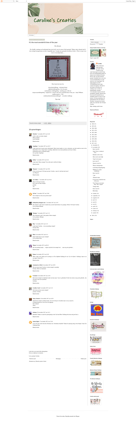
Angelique (35, 146)
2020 (93, 136)
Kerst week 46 (96, 173)
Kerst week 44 (96, 188)
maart (94, 208)
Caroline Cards (36, 288)
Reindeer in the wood (97, 154)
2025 (93, 126)
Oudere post (83, 358)
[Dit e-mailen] (44, 123)
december (95, 145)
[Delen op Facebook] (49, 123)
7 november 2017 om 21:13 (43, 213)
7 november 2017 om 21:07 (52, 202)
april (94, 206)
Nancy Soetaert (36, 298)
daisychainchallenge (53, 87)
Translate (101, 44)
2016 (93, 215)
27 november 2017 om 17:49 (46, 321)
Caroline (100, 63)
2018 (93, 141)
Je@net (34, 193)
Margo (34, 245)
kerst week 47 (96, 161)
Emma (34, 254)
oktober (95, 193)
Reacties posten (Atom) (41, 361)
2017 (93, 143)
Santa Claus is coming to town (98, 151)
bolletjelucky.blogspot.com (39, 202)
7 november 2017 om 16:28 (43, 134)
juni (94, 202)
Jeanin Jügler (36, 321)
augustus (95, 197)
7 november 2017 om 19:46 (43, 193)
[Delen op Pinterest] (50, 123)
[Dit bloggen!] (46, 123)
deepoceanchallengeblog (39, 92)
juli (94, 200)
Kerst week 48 (96, 149)
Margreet (35, 169)
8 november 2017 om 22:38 (44, 275)
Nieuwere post (32, 358)
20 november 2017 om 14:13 (43, 312)
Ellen (34, 234)
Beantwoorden (36, 141)
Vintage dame (96, 186)
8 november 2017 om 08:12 (42, 245)
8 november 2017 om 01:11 (42, 234)
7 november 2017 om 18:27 (44, 146)
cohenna (35, 312)
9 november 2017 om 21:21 (46, 288)
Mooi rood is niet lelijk (98, 157)
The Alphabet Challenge (59, 256)
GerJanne (35, 275)
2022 (93, 132)
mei (94, 204)
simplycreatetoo (56, 94)
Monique (35, 213)
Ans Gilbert (36, 179)
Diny (34, 224)
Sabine (34, 160)
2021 (93, 134)
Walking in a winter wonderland (97, 170)
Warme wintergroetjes (98, 165)
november (95, 147)
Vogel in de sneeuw (97, 159)
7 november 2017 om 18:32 (42, 160)
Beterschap (95, 191)
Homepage (31, 35)
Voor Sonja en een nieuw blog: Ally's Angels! (98, 183)
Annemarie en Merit (37, 265)
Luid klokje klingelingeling (99, 167)
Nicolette (35, 134)
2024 (93, 128)
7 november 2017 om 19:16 (45, 179)
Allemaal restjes (96, 177)
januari (94, 212)
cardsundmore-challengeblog (51, 91)
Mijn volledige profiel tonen (96, 106)
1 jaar (94, 175)
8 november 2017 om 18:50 (49, 265)
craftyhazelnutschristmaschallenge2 (52, 96)
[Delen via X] (47, 123)
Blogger (77, 416)
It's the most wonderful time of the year (99, 180)
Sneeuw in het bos (97, 163)
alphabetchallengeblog (54, 89)
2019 (93, 139)
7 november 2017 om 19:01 (44, 169)
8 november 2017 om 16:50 (42, 254)
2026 (93, 124)
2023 (93, 130)
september (95, 195)
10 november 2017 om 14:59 (46, 298)
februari (95, 210)
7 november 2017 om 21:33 (41, 224)
